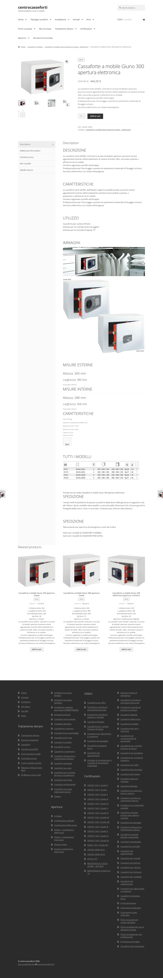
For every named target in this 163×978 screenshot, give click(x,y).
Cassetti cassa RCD (29, 749)
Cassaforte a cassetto (64, 728)
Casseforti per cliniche (130, 867)
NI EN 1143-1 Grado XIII (97, 845)
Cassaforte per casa (63, 737)
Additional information (29, 150)
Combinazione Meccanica (65, 825)
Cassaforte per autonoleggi (66, 733)
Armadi (76, 19)
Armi (89, 19)
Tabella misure (26, 170)
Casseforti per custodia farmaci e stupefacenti (64, 774)
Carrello (24, 711)
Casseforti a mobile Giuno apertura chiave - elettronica (66, 47)
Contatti (24, 697)
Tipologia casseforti (39, 19)
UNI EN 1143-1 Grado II (97, 794)
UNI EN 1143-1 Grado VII (98, 817)
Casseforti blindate (95, 722)
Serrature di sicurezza (43, 38)
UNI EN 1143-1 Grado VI (97, 813)
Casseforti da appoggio (97, 741)
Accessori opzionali (29, 740)
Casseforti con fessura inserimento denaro (131, 799)
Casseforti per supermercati (127, 882)
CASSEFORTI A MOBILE (92, 533)
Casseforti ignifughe (63, 763)
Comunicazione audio (31, 754)
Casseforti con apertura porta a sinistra (131, 792)
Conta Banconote (29, 758)
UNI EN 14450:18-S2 (96, 854)
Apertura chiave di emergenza (129, 694)
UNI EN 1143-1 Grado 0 (97, 785)
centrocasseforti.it (46, 964)
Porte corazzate (25, 29)
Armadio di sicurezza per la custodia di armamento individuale (99, 763)
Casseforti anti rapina (130, 774)
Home (21, 19)
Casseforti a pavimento (64, 751)
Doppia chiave (60, 844)
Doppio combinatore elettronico (63, 850)
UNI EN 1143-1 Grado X (97, 831)
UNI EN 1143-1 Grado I (97, 790)
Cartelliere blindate (62, 724)
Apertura (22, 38)
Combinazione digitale (64, 820)
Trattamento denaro (64, 29)
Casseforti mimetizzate (131, 841)
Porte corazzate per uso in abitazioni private (132, 928)
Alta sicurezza (45, 29)
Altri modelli (25, 163)
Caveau (57, 796)
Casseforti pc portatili (130, 846)
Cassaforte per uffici (96, 702)
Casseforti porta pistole (64, 719)
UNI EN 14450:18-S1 (96, 849)
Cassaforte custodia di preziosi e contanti (97, 716)
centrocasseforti (32, 7)
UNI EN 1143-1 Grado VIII (98, 822)
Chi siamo (25, 706)
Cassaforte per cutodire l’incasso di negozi (98, 728)
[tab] (36, 144)
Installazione (60, 19)
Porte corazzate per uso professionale (131, 935)
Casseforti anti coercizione (132, 946)
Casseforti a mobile (35, 47)
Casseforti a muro (62, 747)
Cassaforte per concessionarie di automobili (128, 738)
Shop (23, 716)
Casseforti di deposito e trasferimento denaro (64, 757)
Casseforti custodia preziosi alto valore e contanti (130, 815)
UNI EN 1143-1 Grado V (97, 808)
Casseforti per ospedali (131, 876)
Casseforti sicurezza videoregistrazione (63, 790)
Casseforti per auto (62, 768)
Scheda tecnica (26, 157)
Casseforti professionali (64, 784)
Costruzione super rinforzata (129, 914)
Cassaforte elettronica (130, 719)
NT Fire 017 (92, 859)
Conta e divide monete (31, 763)
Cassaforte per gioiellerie (132, 753)
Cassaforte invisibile (129, 724)
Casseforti (25, 744)
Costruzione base (128, 903)
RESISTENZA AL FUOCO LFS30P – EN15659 (97, 865)
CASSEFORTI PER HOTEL (92, 536)
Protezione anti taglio (130, 941)
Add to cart (95, 116)
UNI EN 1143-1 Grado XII (98, 840)
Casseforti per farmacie (131, 872)
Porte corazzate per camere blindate (129, 921)
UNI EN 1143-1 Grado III (97, 799)
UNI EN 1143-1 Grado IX (97, 826)
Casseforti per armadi (130, 858)
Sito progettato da (26, 964)
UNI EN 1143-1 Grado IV (97, 803)
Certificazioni (86, 29)
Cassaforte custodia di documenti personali (97, 708)
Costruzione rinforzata (131, 908)
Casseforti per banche (130, 863)
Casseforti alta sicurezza (131, 769)
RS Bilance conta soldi (31, 775)
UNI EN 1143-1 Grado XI (97, 836)
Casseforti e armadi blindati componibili (129, 836)
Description (24, 144)
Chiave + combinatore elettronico (64, 831)
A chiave (58, 816)
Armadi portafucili (62, 714)
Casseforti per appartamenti (93, 754)
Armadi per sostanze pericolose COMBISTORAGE (66, 708)
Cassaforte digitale (129, 714)
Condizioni (26, 702)
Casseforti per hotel (63, 780)
